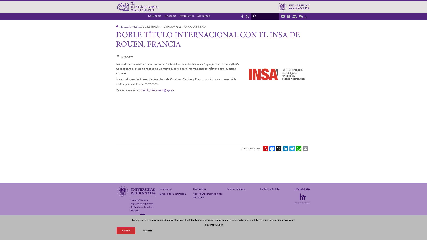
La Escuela (154, 16)
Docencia (170, 16)
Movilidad (203, 16)
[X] (278, 149)
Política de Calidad (270, 188)
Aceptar (126, 230)
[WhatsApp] (298, 149)
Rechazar (147, 230)
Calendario (166, 188)
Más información (214, 224)
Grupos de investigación (173, 193)
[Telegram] (292, 149)
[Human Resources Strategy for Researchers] (302, 198)
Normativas (199, 188)
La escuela (126, 27)
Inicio (117, 26)
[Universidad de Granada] (294, 7)
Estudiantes (186, 16)
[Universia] (302, 189)
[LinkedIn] (285, 149)
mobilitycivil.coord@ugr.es (157, 90)
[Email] (305, 149)
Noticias (137, 27)
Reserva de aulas (236, 188)
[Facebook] (272, 149)
